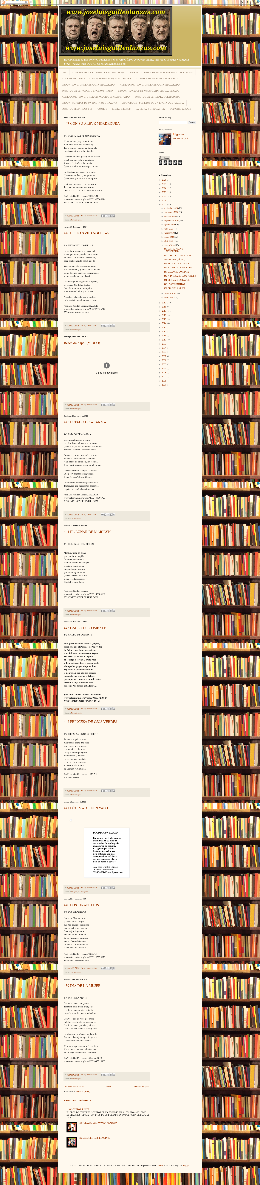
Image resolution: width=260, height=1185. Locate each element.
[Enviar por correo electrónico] (102, 215)
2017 (164, 310)
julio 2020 (169, 228)
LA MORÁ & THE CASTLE (150, 108)
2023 (164, 192)
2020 (164, 204)
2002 (164, 356)
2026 (164, 179)
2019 (164, 302)
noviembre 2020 (171, 212)
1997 (164, 376)
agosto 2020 (169, 224)
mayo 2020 (169, 236)
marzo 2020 (169, 245)
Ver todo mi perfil (180, 138)
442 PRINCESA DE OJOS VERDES (90, 721)
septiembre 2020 (171, 220)
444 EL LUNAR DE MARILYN (87, 531)
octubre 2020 (170, 216)
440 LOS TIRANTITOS (81, 904)
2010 (164, 339)
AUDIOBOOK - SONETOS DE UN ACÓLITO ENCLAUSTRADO (96, 96)
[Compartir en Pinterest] (113, 215)
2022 (164, 196)
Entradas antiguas (141, 1086)
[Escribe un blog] (105, 215)
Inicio (64, 72)
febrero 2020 (170, 293)
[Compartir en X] (108, 215)
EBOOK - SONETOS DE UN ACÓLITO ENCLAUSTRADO (149, 90)
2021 (164, 200)
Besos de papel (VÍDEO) (82, 342)
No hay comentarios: (89, 215)
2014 (164, 323)
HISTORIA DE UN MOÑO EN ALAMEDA (98, 1122)
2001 (164, 360)
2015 (164, 319)
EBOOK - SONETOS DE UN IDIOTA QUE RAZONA (89, 102)
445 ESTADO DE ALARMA (85, 422)
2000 (164, 364)
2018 (164, 306)
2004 (164, 347)
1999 (164, 368)
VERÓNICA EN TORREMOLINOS (94, 1137)
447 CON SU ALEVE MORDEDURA (92, 123)
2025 (164, 184)
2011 (164, 335)
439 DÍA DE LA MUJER (82, 985)
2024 (164, 188)
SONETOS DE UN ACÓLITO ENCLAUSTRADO (87, 90)
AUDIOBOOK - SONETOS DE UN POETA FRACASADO (150, 84)
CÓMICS (102, 108)
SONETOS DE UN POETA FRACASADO (157, 78)
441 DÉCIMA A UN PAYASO (86, 808)
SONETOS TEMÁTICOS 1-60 (77, 108)
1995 (164, 384)
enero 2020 (169, 297)
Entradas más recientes (74, 1086)
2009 (164, 343)
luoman (160, 1165)
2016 (164, 315)
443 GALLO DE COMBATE (85, 627)
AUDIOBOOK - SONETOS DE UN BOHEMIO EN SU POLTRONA (96, 78)
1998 (164, 372)
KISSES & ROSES (121, 108)
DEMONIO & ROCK (180, 108)
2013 (164, 327)
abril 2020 (169, 240)
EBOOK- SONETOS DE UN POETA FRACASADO (88, 84)
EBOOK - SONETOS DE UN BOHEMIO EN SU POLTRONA (161, 72)
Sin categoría (76, 220)
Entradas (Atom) (83, 1091)
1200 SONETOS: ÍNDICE (77, 1100)
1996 (164, 380)
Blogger (186, 1165)
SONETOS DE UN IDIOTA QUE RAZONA (157, 96)
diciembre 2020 (171, 208)
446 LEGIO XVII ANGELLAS (86, 233)
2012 (164, 331)
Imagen (74, 891)
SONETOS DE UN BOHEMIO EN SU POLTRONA (98, 72)
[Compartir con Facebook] (111, 215)
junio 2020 (169, 232)
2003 (164, 351)
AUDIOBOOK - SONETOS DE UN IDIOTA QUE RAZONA (153, 102)
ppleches (180, 134)
